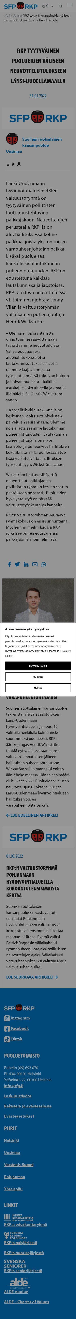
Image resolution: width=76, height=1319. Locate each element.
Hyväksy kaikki (38, 666)
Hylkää (38, 687)
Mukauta (38, 676)
